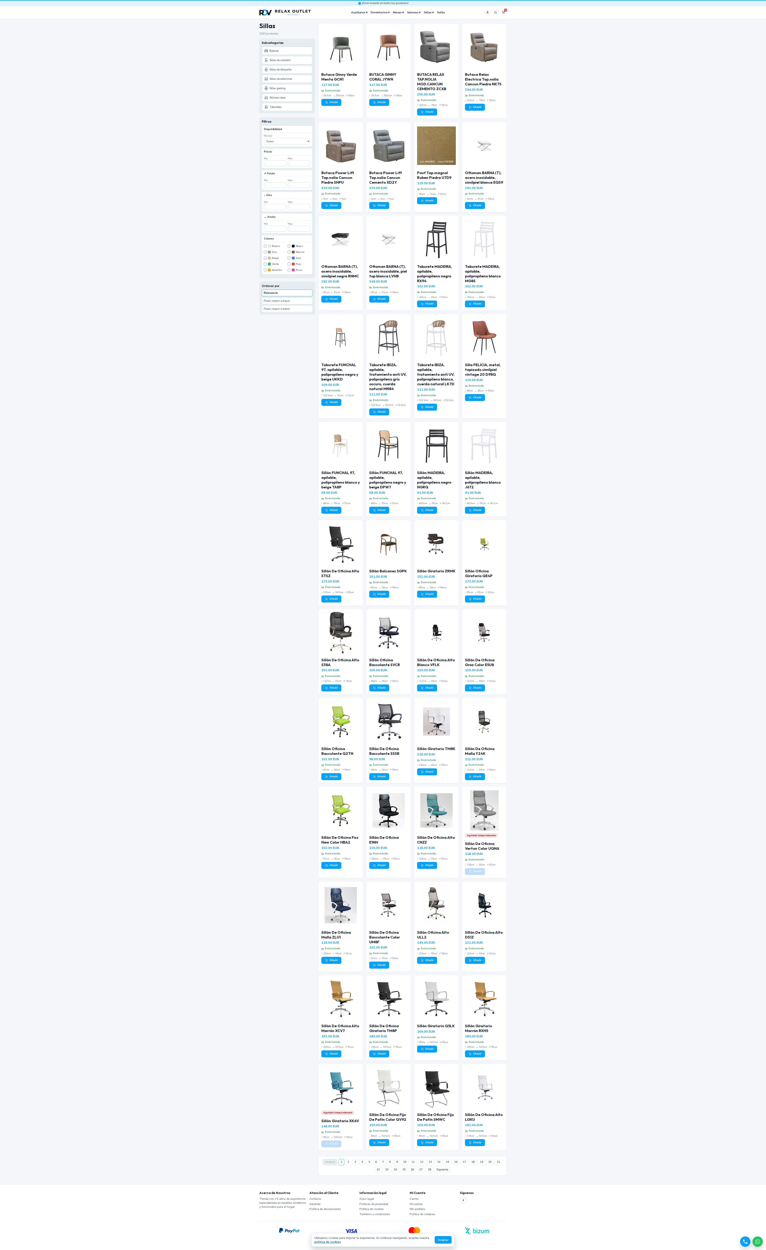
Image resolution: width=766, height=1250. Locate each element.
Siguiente (442, 1169)
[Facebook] (463, 1200)
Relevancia (271, 293)
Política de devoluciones (325, 1209)
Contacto (315, 1199)
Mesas (397, 12)
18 (473, 1162)
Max (290, 158)
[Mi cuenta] (487, 12)
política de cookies (327, 1242)
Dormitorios (379, 12)
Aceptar (443, 1240)
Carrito (414, 1199)
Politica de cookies (371, 1209)
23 (386, 1169)
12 (421, 1162)
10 (404, 1162)
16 (455, 1162)
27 (420, 1169)
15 (447, 1162)
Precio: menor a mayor (277, 301)
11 (413, 1162)
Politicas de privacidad (373, 1204)
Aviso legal (366, 1199)
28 (429, 1169)
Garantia (314, 1204)
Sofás (441, 12)
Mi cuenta (416, 1204)
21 (498, 1162)
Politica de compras (422, 1214)
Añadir (333, 102)
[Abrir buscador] (495, 12)
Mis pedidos (417, 1209)
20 (490, 1162)
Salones (412, 12)
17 (464, 1162)
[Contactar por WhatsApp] (757, 1241)
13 (430, 1162)
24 (395, 1169)
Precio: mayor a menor (277, 309)
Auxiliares (358, 12)
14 (438, 1162)
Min (266, 158)
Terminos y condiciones (374, 1214)
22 (378, 1169)
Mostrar (268, 135)
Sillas (427, 12)
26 (412, 1169)
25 (404, 1169)
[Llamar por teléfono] (745, 1241)
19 (481, 1162)
